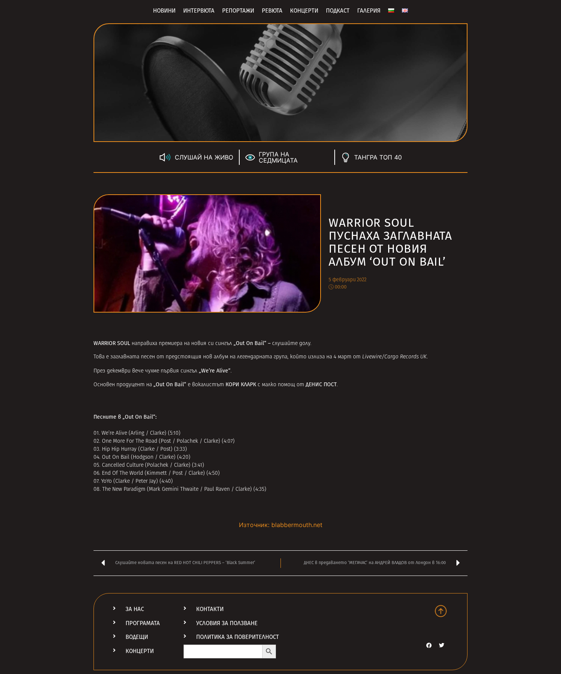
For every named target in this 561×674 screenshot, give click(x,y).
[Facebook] (429, 645)
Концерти (304, 10)
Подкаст (338, 10)
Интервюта (198, 10)
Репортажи (238, 10)
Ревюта (272, 10)
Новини (164, 10)
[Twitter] (441, 645)
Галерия (368, 10)
